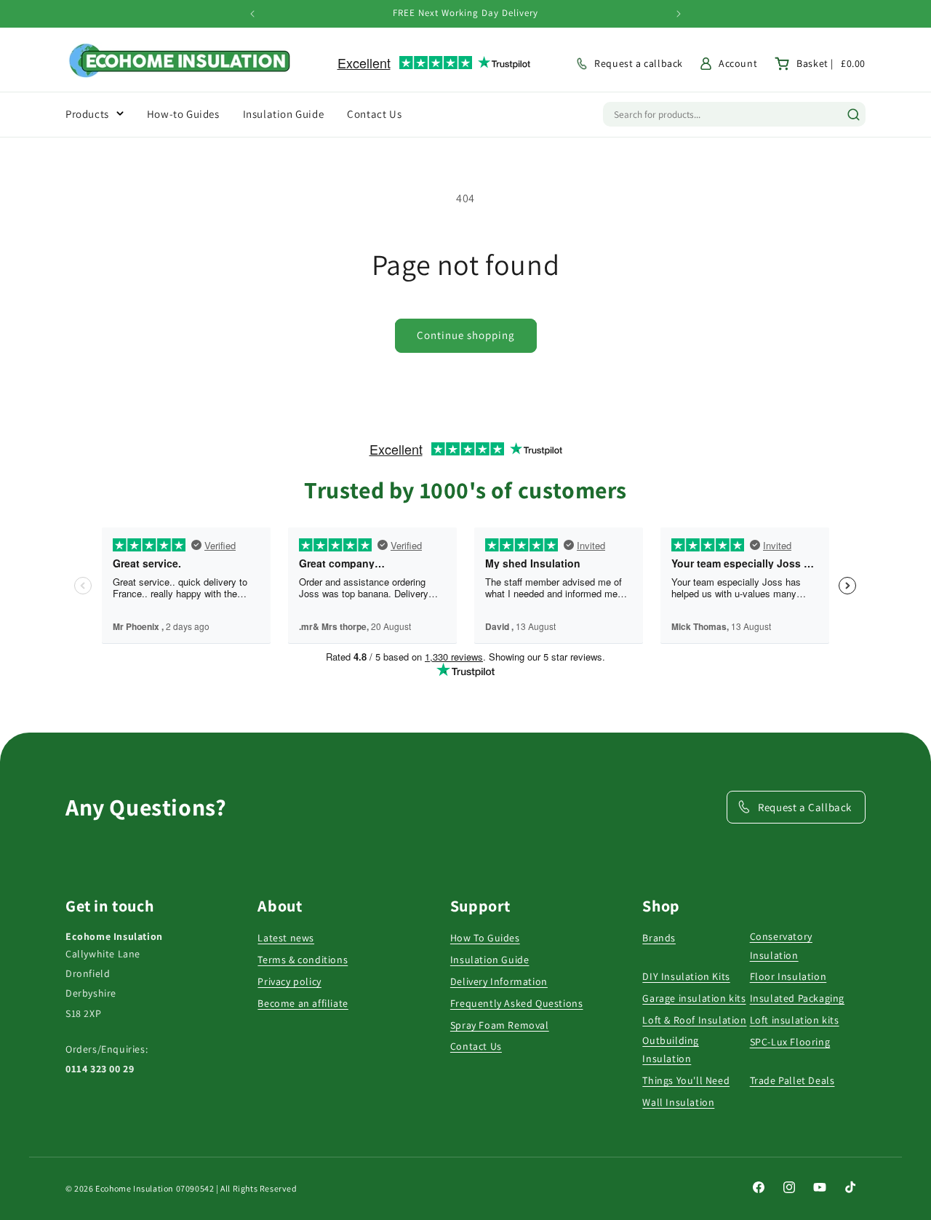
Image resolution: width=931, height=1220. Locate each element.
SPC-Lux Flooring (790, 1041)
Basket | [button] (831, 63)
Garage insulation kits (694, 998)
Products (87, 114)
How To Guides (485, 937)
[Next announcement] (679, 14)
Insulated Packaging (797, 998)
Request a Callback (805, 807)
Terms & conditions (302, 959)
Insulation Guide (490, 959)
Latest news (285, 937)
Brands (659, 937)
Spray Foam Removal (499, 1025)
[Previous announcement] (252, 14)
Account (738, 63)
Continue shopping (466, 335)
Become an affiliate (302, 1003)
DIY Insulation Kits (686, 976)
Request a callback (638, 63)
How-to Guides (183, 114)
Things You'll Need (686, 1080)
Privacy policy (289, 981)
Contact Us (476, 1046)
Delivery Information (499, 981)
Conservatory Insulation (781, 945)
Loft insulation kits (794, 1019)
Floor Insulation (788, 976)
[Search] (854, 114)
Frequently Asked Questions (516, 1003)
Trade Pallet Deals (792, 1080)
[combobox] (719, 114)
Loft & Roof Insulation (694, 1019)
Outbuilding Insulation (670, 1049)
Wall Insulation (678, 1102)
